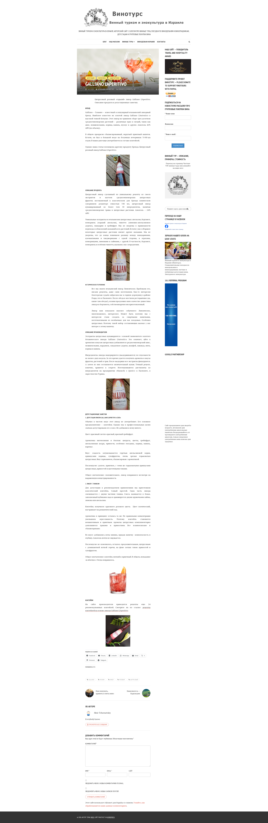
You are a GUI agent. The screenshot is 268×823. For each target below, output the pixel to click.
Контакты (161, 41)
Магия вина (102, 78)
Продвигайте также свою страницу (174, 229)
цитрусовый (134, 680)
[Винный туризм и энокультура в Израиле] (166, 226)
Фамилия (169, 124)
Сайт (131, 771)
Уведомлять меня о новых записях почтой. (102, 791)
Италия (102, 680)
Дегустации (90, 78)
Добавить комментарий (126, 89)
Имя (87, 771)
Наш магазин (114, 41)
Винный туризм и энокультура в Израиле (176, 223)
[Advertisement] (178, 388)
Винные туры (127, 41)
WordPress (111, 817)
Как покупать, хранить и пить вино (105, 692)
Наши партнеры (114, 78)
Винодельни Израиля (146, 41)
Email (109, 771)
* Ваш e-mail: (170, 134)
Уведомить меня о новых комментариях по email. (104, 783)
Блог (105, 41)
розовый (122, 680)
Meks (92, 817)
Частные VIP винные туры (177, 164)
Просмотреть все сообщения (98, 724)
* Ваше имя (170, 113)
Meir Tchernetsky (108, 89)
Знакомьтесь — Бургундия (133, 692)
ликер (112, 680)
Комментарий (91, 743)
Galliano (91, 680)
